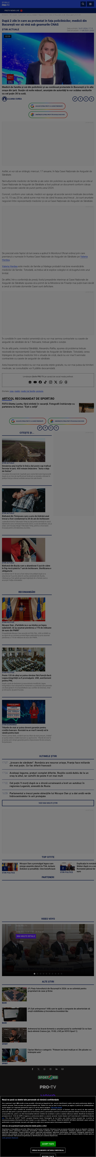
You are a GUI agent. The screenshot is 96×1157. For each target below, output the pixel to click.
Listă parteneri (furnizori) (10, 1138)
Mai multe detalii (56, 1107)
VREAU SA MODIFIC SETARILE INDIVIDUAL (48, 1150)
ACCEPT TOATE (48, 1144)
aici (3, 1118)
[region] (48, 1126)
